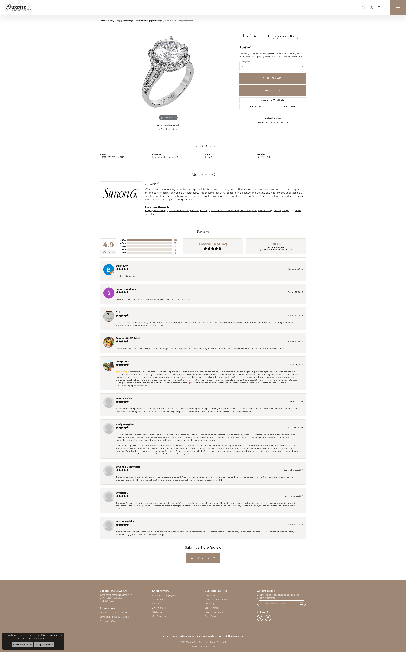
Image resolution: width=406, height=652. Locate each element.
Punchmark (209, 647)
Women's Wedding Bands (184, 210)
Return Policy (170, 636)
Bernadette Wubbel (128, 338)
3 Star (123, 246)
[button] (363, 7)
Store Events (211, 616)
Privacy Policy (187, 636)
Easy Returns (211, 608)
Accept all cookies (44, 644)
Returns (289, 107)
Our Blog (209, 604)
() (175, 240)
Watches (156, 604)
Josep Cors (122, 361)
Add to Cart (273, 78)
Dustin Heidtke (125, 521)
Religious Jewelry (262, 210)
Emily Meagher (125, 424)
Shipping (256, 107)
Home (102, 21)
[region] (168, 73)
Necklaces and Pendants (225, 210)
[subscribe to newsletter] (301, 603)
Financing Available (215, 612)
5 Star (123, 240)
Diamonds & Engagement (165, 596)
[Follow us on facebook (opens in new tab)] (268, 618)
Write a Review (203, 558)
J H (118, 312)
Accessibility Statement (231, 636)
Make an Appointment (216, 600)
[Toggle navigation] (398, 7)
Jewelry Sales (159, 608)
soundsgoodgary (126, 289)
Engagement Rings (125, 21)
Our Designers (159, 616)
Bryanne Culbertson (128, 466)
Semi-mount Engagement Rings (149, 21)
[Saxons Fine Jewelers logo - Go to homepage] (17, 7)
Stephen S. (122, 492)
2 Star (123, 249)
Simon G (208, 157)
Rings (285, 210)
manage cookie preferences (31, 638)
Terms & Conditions (206, 636)
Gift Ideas (157, 612)
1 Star (123, 252)
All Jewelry (157, 600)
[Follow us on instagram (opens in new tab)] (260, 618)
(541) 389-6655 (168, 129)
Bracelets (245, 210)
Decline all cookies (22, 644)
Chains (277, 210)
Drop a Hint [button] (273, 90)
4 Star (123, 243)
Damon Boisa (124, 398)
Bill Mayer (122, 265)
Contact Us (210, 596)
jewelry (111, 21)
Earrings (205, 210)
